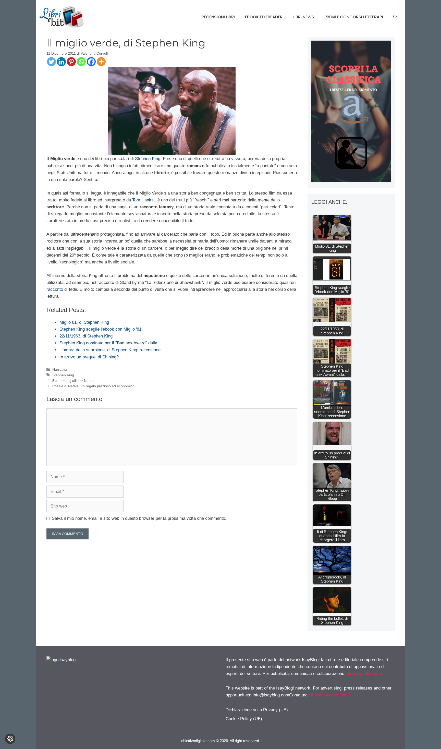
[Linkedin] (61, 61)
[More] (101, 61)
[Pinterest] (71, 61)
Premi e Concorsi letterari (353, 17)
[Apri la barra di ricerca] (395, 17)
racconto (55, 289)
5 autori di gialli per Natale (73, 381)
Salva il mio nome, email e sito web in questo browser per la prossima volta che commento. (139, 518)
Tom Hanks (143, 200)
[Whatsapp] (81, 61)
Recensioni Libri (218, 17)
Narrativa (59, 369)
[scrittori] (351, 180)
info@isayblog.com (364, 673)
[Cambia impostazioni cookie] (10, 739)
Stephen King (147, 158)
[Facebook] (91, 61)
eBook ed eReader (264, 17)
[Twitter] (51, 61)
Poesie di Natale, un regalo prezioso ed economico (93, 386)
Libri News (303, 17)
